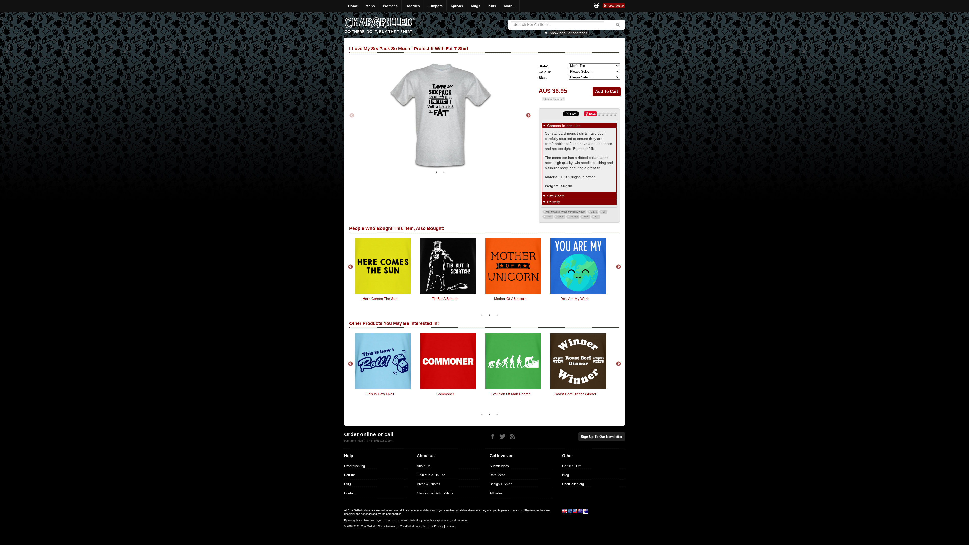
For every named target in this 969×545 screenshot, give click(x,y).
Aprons (456, 6)
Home (353, 6)
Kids (492, 6)
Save (592, 114)
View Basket (616, 5)
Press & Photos (428, 484)
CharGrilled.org (573, 484)
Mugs (475, 6)
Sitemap (450, 526)
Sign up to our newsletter (601, 437)
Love (594, 211)
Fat (596, 216)
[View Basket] (596, 6)
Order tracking (354, 466)
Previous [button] (351, 115)
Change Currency (553, 99)
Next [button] (528, 115)
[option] (440, 115)
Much (560, 216)
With (586, 216)
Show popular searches (568, 33)
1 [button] (436, 172)
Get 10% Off (571, 466)
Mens (370, 6)
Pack (549, 216)
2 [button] (443, 172)
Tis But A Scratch (445, 299)
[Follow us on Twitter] (502, 436)
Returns (350, 475)
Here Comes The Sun (380, 299)
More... (510, 6)
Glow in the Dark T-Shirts (435, 493)
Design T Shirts (501, 484)
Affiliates (496, 493)
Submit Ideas (499, 466)
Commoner (445, 394)
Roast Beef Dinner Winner (575, 394)
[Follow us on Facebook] (493, 436)
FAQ (347, 484)
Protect (574, 216)
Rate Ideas (497, 475)
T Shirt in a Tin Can (431, 475)
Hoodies (413, 6)
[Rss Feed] (512, 436)
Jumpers (435, 6)
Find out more (459, 520)
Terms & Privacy (433, 526)
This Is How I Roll (380, 394)
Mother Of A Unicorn (510, 299)
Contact (350, 493)
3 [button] (497, 315)
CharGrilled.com (410, 526)
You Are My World (575, 299)
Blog (565, 475)
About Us (423, 466)
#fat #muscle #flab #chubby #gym (565, 211)
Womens (390, 6)
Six (604, 211)
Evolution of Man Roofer (510, 394)
